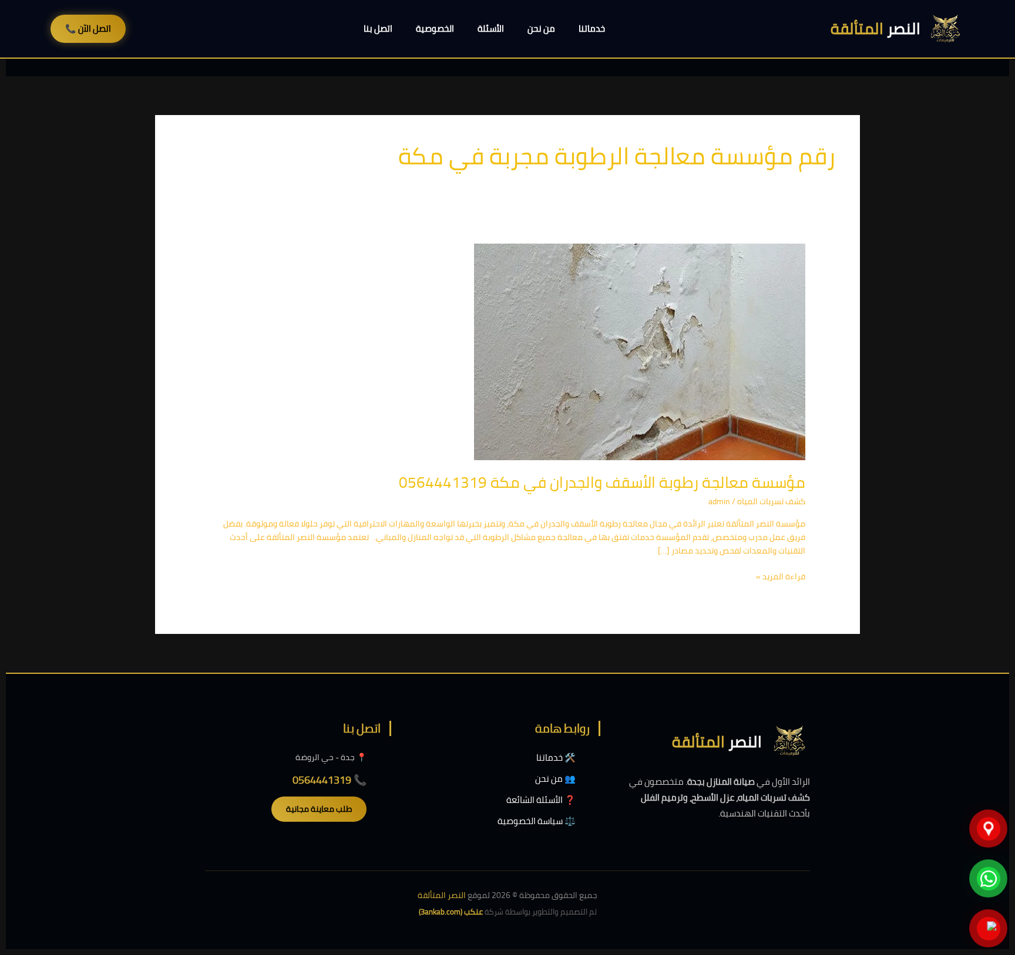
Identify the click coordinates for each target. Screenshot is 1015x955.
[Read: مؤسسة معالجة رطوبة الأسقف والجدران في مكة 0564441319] (639, 351)
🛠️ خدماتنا (556, 757)
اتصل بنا (378, 28)
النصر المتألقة (442, 895)
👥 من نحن (555, 778)
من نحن (541, 28)
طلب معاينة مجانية (319, 808)
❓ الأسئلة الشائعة (541, 799)
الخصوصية (435, 28)
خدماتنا (592, 28)
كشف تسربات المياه (771, 501)
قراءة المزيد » (780, 576)
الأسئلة (491, 28)
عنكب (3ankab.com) (451, 912)
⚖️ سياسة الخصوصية (537, 820)
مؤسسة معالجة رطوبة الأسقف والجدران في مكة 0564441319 (602, 482)
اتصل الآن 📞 (88, 28)
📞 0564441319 (330, 779)
